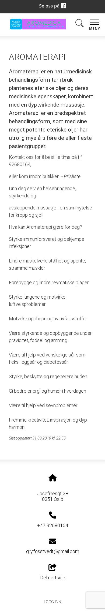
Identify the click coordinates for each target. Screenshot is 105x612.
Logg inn (52, 602)
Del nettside (52, 577)
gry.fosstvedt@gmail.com (52, 551)
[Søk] (79, 24)
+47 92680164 (52, 525)
